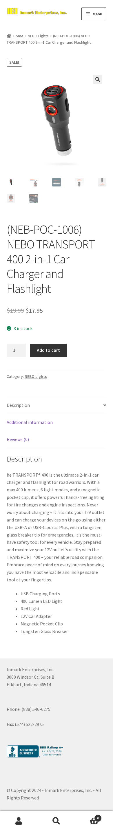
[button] (97, 79)
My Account (19, 821)
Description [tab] (18, 405)
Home (18, 36)
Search (56, 821)
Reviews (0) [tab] (18, 439)
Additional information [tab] (30, 422)
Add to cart (48, 350)
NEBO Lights (38, 36)
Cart (87, 816)
